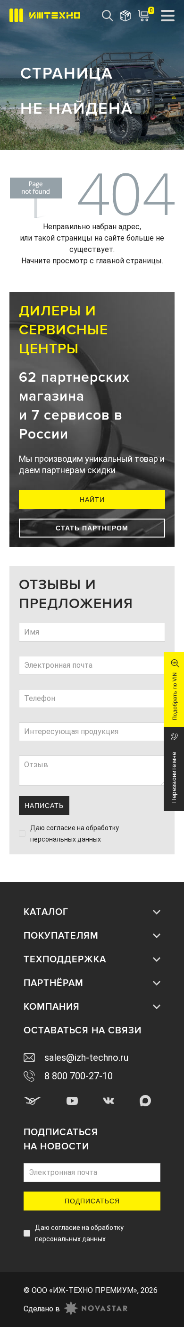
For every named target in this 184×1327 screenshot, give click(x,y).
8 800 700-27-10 (78, 1076)
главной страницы (129, 260)
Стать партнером (92, 528)
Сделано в (42, 1308)
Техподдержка (65, 959)
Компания (52, 1007)
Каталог (46, 912)
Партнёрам (54, 983)
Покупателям (61, 935)
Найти (92, 499)
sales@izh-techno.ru (86, 1057)
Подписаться (92, 1201)
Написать (44, 805)
